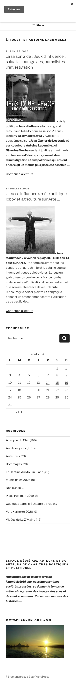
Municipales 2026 (18, 480)
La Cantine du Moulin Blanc (24, 472)
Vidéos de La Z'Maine (20, 519)
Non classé (13, 488)
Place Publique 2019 (20, 496)
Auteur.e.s (13, 456)
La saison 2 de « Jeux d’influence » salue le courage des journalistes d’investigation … (35, 62)
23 (66, 390)
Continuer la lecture (19, 174)
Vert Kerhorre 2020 (19, 511)
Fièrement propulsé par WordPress (27, 676)
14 (47, 382)
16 (66, 382)
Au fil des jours (16, 448)
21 (47, 390)
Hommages (14, 464)
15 (57, 382)
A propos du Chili (17, 440)
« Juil (19, 412)
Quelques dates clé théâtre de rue (29, 504)
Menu (40, 25)
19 (29, 390)
